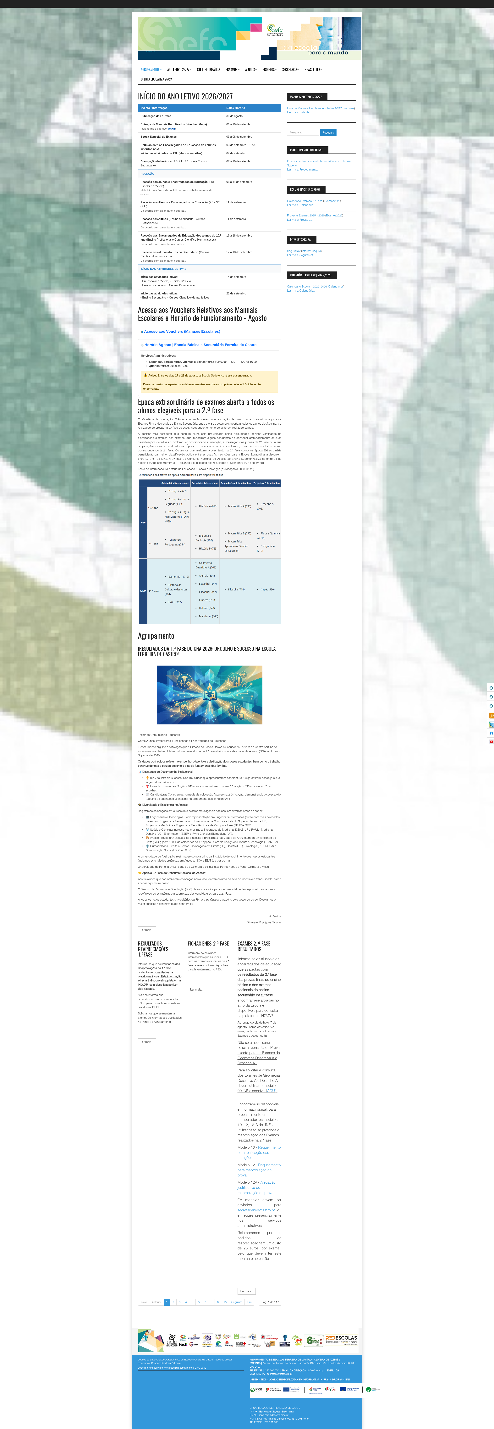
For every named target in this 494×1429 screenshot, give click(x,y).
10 (225, 1302)
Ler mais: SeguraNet (300, 255)
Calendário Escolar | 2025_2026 (307, 286)
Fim (249, 1302)
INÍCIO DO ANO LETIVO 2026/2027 (185, 97)
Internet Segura (311, 251)
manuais (348, 108)
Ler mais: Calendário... (301, 205)
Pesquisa (328, 132)
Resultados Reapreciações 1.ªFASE (153, 949)
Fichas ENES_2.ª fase (208, 943)
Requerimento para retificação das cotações (259, 1152)
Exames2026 (332, 201)
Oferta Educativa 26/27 (156, 79)
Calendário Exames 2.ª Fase (304, 201)
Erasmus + (232, 69)
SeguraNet (293, 251)
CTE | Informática (208, 69)
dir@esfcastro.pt (315, 1370)
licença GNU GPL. (196, 1367)
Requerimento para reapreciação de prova (259, 1170)
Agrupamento (150, 69)
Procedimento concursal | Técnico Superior (314, 161)
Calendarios (335, 286)
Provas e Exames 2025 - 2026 (306, 215)
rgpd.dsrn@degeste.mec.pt (273, 1414)
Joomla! (142, 1367)
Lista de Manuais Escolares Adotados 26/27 (314, 108)
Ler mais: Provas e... (300, 219)
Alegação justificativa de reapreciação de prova (257, 1187)
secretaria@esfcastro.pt (256, 1210)
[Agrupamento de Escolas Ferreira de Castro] (249, 38)
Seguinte (236, 1302)
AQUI (171, 128)
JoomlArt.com (173, 1363)
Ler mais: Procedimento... (303, 169)
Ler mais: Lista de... (299, 112)
